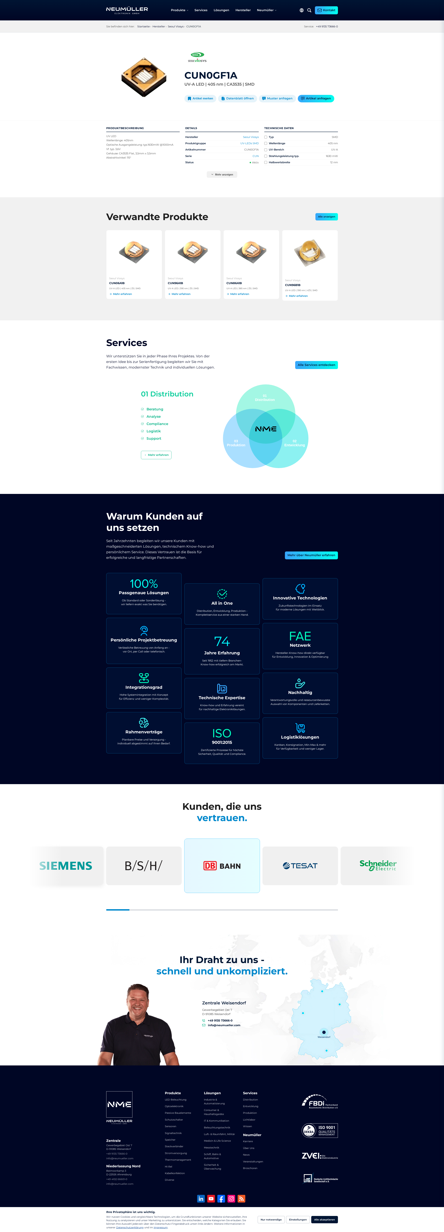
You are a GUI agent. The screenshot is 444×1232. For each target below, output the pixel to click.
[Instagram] (231, 1199)
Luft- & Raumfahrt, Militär (219, 1134)
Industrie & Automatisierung (214, 1101)
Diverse (169, 1179)
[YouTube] (211, 1199)
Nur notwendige (271, 1219)
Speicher (170, 1139)
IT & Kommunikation (216, 1120)
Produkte (178, 10)
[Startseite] (127, 10)
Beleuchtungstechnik (217, 1127)
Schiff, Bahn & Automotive (212, 1156)
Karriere (248, 1141)
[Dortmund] (303, 1013)
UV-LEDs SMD (249, 143)
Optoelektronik (174, 1106)
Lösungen (221, 10)
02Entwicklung (294, 443)
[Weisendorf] (324, 1032)
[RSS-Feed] (241, 1199)
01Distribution (265, 398)
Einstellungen (298, 1219)
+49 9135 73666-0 (327, 26)
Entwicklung (250, 1106)
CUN (256, 156)
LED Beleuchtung (175, 1099)
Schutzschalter (174, 1119)
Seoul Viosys (251, 137)
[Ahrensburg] (322, 991)
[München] (326, 1050)
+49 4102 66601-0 (116, 1179)
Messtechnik (211, 1147)
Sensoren (170, 1126)
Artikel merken (203, 98)
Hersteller (243, 10)
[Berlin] (339, 1004)
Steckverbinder (174, 1146)
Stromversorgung (176, 1153)
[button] (252, 438)
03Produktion (236, 443)
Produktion (250, 1112)
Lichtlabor (249, 1119)
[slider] (222, 910)
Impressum (161, 1227)
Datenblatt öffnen (240, 98)
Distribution (250, 1099)
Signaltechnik (173, 1133)
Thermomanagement (178, 1159)
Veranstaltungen (253, 1161)
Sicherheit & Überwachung (212, 1166)
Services (201, 10)
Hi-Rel (168, 1166)
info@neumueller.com (224, 1025)
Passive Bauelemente (178, 1112)
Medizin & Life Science (217, 1140)
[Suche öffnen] (309, 10)
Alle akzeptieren (324, 1219)
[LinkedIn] (201, 1199)
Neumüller (265, 10)
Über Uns (248, 1148)
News (246, 1154)
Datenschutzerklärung (130, 1227)
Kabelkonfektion (175, 1173)
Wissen (247, 1126)
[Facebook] (221, 1199)
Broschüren (250, 1168)
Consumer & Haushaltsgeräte (214, 1112)
